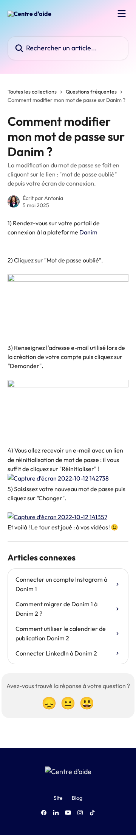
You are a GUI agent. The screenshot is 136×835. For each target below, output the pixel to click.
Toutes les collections (32, 91)
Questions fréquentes (91, 91)
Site (58, 797)
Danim (88, 232)
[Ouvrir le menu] (121, 13)
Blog (77, 797)
